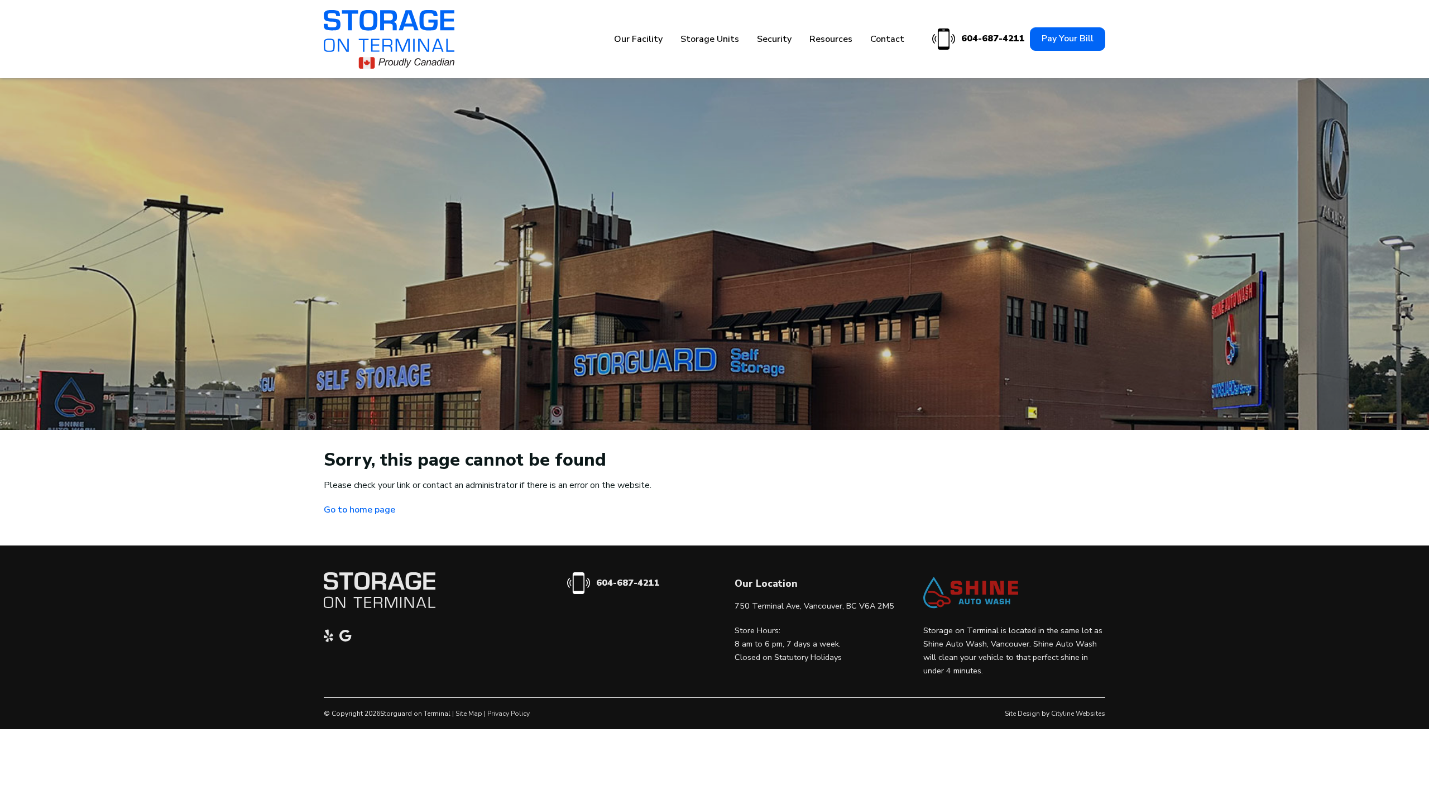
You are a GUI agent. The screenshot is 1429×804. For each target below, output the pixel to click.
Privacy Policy (508, 713)
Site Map (468, 713)
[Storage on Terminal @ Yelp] (331, 637)
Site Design (1022, 713)
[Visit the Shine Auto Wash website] (970, 605)
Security (774, 39)
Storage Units (709, 39)
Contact (887, 39)
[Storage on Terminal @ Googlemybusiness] (348, 637)
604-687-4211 (991, 38)
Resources (830, 39)
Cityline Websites (1078, 713)
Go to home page (359, 510)
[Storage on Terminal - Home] (389, 39)
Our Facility (638, 39)
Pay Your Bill (1068, 38)
